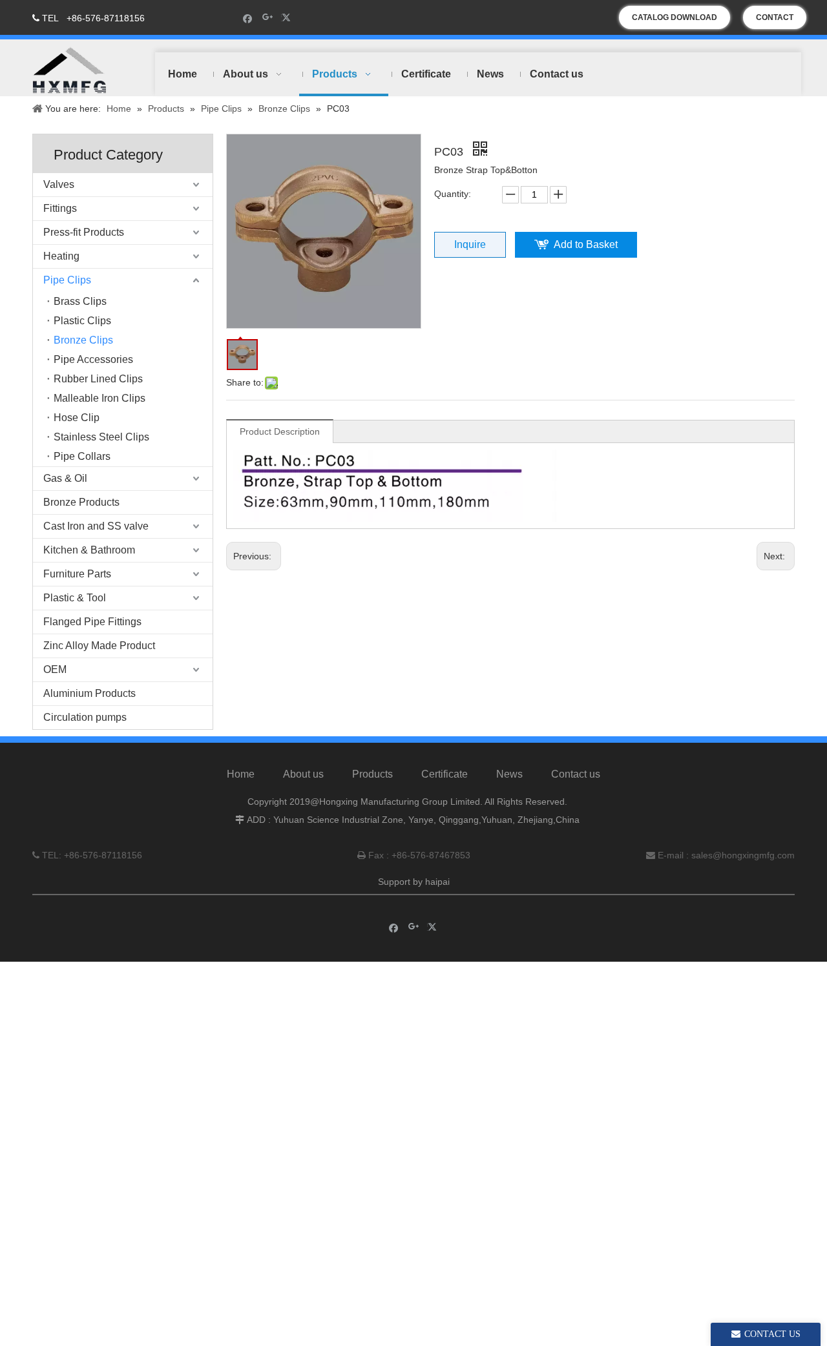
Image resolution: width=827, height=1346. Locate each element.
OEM (55, 669)
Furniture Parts (77, 573)
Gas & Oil (65, 478)
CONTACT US (774, 21)
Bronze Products (81, 502)
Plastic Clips (82, 320)
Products (372, 774)
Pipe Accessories (93, 359)
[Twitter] (288, 18)
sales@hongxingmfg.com (743, 855)
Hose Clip (76, 417)
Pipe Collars (82, 456)
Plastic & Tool (74, 597)
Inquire (470, 244)
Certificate (444, 774)
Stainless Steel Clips (101, 436)
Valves (58, 184)
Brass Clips (80, 301)
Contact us (575, 774)
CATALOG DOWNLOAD (674, 17)
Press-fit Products (83, 232)
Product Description (280, 431)
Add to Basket (586, 244)
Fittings (60, 208)
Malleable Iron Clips (99, 398)
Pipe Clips (67, 279)
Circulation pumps (85, 717)
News (509, 774)
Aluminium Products (89, 693)
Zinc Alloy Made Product (99, 645)
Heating (61, 256)
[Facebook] (248, 18)
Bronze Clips (83, 340)
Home (241, 774)
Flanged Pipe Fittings (92, 621)
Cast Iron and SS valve (96, 526)
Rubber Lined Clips (98, 378)
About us (303, 774)
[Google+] (268, 18)
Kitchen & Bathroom (89, 549)
